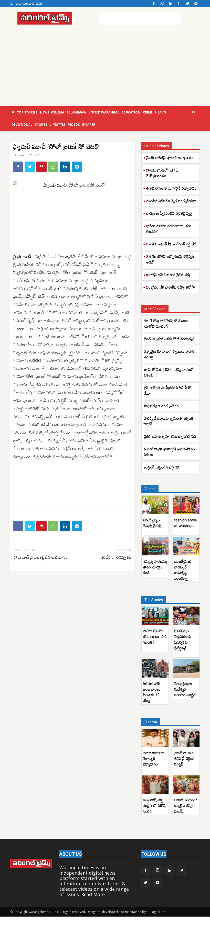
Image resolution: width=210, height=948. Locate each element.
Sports (41, 124)
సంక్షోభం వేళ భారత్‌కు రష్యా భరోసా (170, 287)
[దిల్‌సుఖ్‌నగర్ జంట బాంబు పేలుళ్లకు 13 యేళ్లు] (155, 668)
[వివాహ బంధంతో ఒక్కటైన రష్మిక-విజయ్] (186, 784)
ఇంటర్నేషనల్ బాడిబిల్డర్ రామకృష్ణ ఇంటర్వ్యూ (183, 569)
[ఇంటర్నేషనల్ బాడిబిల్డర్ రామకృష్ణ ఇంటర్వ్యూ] (186, 546)
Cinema (58, 112)
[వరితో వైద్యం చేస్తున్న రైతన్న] (155, 505)
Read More (93, 894)
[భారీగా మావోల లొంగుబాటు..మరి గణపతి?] (155, 616)
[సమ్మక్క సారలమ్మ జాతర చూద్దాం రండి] (155, 546)
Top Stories (27, 112)
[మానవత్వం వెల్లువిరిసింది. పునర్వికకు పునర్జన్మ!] (186, 616)
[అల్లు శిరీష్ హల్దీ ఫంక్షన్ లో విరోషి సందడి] (155, 784)
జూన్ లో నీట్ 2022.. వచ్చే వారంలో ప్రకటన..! (169, 372)
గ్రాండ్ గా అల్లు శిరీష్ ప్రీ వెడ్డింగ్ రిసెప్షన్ (184, 758)
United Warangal (103, 112)
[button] (193, 112)
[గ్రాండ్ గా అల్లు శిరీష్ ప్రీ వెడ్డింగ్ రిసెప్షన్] (186, 738)
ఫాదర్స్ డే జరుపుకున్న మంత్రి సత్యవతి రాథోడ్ (168, 421)
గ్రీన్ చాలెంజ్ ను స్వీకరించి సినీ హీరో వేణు (168, 390)
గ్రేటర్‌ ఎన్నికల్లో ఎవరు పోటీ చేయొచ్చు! (169, 338)
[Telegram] (77, 167)
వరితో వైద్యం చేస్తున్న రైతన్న (152, 522)
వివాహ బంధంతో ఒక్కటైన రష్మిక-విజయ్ (185, 805)
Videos (74, 124)
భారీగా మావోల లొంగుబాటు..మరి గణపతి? (168, 228)
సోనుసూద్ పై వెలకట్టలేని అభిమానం (40, 557)
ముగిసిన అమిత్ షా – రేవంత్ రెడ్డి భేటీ (171, 244)
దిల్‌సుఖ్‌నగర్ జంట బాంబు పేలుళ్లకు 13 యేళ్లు (151, 692)
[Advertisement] (140, 18)
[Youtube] (196, 3)
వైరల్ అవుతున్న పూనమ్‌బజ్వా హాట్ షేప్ (170, 436)
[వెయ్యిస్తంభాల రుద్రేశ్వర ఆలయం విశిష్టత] (186, 668)
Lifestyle (58, 124)
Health (161, 112)
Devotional (22, 124)
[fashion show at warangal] (186, 505)
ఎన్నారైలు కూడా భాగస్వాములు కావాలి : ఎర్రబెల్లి (170, 354)
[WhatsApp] (53, 167)
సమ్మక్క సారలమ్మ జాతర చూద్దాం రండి (155, 566)
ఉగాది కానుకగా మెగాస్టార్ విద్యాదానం (171, 188)
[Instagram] (162, 3)
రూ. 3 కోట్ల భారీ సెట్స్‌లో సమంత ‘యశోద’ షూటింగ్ (166, 323)
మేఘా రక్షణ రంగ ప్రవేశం (161, 405)
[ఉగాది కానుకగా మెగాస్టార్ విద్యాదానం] (155, 738)
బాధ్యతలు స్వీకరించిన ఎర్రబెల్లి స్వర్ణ (169, 213)
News (44, 112)
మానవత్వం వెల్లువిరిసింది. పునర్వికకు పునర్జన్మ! (183, 639)
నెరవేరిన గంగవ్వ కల (116, 557)
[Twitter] (187, 3)
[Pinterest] (179, 3)
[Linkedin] (170, 3)
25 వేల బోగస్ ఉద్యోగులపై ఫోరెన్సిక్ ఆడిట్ (170, 259)
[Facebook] (154, 3)
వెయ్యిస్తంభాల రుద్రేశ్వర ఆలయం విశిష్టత (185, 689)
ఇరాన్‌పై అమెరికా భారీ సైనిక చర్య (168, 274)
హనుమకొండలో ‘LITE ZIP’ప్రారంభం (162, 172)
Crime (148, 112)
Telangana (76, 112)
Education (131, 112)
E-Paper (88, 124)
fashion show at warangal (185, 522)
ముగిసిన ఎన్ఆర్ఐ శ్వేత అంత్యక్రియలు (171, 200)
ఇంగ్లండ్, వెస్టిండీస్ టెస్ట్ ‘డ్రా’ (162, 467)
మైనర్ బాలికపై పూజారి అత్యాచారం (170, 157)
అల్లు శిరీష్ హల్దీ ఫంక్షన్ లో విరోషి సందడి (154, 805)
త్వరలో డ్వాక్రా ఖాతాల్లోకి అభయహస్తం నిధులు (169, 451)
